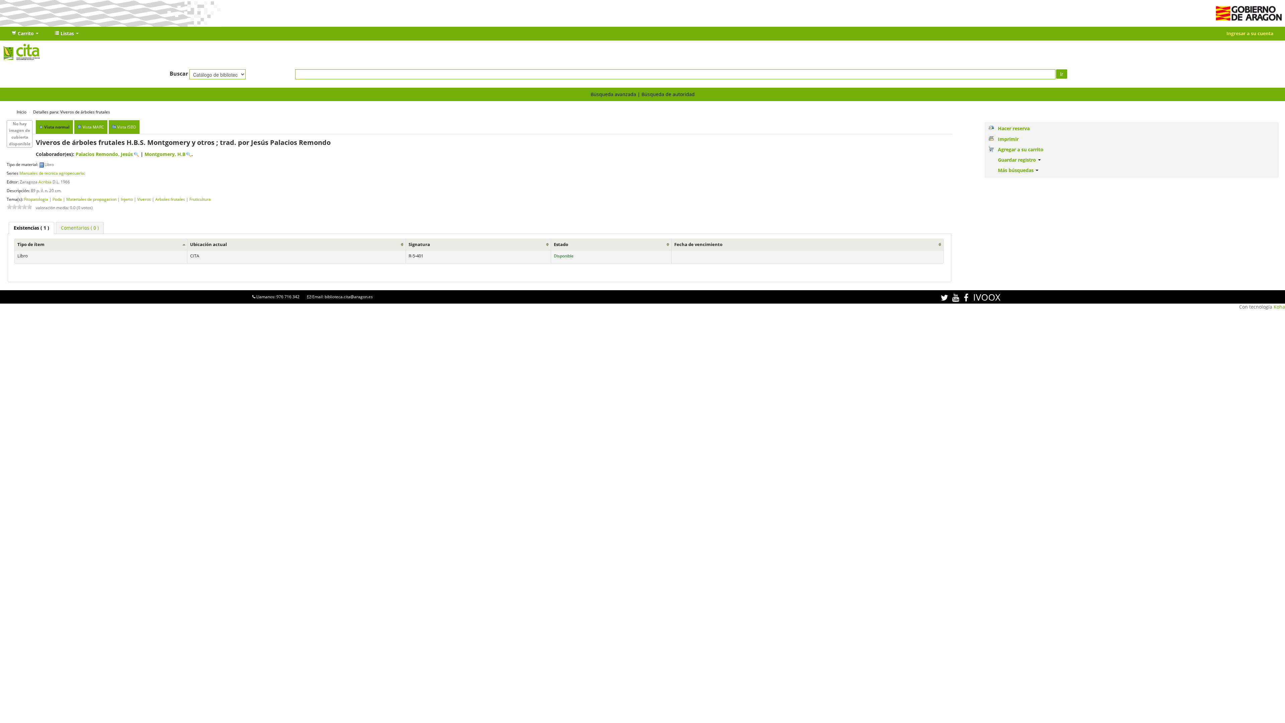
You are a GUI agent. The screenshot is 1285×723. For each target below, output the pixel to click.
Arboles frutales (170, 199)
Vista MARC (93, 127)
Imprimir (1008, 139)
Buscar (179, 73)
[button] (25, 33)
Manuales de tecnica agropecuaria (51, 173)
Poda (57, 199)
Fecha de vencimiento (698, 244)
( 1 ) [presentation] (31, 228)
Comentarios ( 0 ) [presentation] (80, 228)
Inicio (21, 111)
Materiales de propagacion (91, 199)
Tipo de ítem (31, 244)
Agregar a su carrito (1020, 149)
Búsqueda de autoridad (668, 94)
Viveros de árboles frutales (71, 111)
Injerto (127, 199)
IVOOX (987, 297)
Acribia (45, 181)
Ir (1061, 74)
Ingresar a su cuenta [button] (1249, 33)
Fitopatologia (36, 199)
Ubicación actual (208, 244)
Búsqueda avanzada (613, 94)
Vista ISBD (126, 127)
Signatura (419, 244)
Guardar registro (1017, 160)
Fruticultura (200, 199)
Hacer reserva (1014, 128)
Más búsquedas (1016, 170)
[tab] (31, 228)
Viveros (144, 199)
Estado (561, 244)
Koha (1279, 307)
